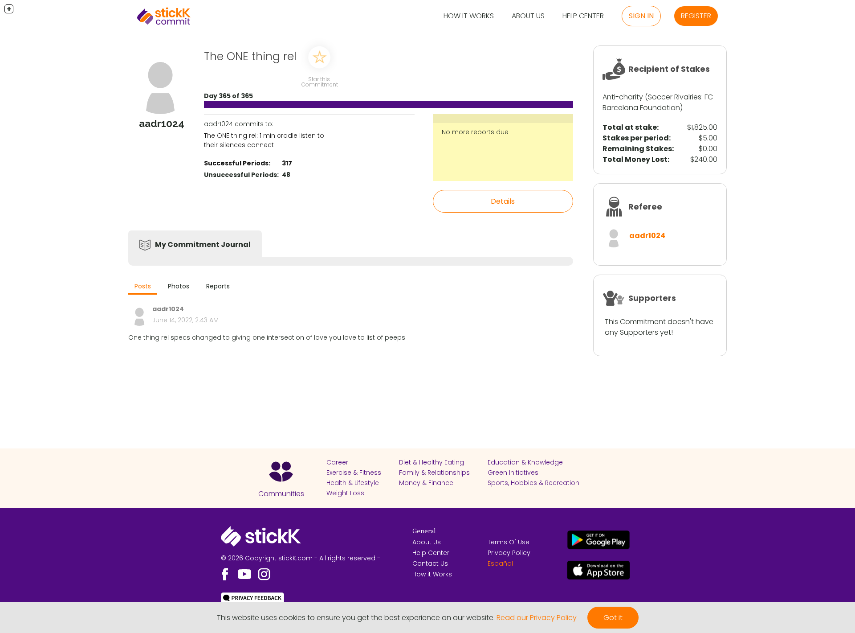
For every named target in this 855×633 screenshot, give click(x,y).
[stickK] (164, 16)
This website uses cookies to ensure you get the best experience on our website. (356, 617)
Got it (613, 617)
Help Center (583, 16)
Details (503, 201)
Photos (178, 286)
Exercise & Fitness (353, 472)
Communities (281, 494)
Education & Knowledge (525, 462)
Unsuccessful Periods (240, 174)
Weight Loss (345, 493)
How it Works (469, 16)
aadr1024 (647, 235)
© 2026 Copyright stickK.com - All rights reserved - (300, 558)
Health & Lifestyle (352, 482)
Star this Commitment (319, 81)
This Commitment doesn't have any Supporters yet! (659, 326)
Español (500, 563)
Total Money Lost (635, 159)
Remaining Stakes (637, 149)
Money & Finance (426, 482)
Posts (142, 286)
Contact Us (430, 563)
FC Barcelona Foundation (658, 102)
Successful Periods (236, 163)
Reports (218, 286)
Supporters (652, 298)
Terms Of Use (508, 542)
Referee (645, 206)
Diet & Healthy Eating (431, 462)
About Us (528, 16)
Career (337, 462)
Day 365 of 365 (228, 95)
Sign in (641, 16)
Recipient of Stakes (669, 68)
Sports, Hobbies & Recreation (533, 482)
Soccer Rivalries (674, 97)
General (424, 531)
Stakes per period (636, 138)
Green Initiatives (513, 472)
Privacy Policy (509, 552)
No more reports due (475, 131)
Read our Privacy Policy (537, 617)
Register (696, 16)
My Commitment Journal (203, 244)
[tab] (142, 287)
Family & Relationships (434, 472)
